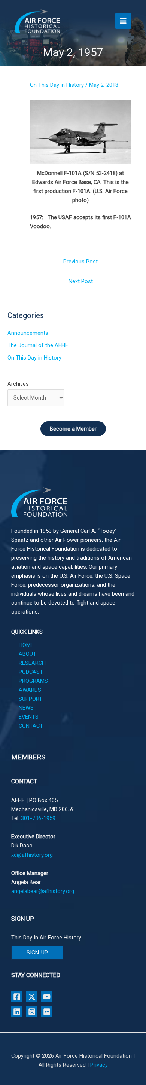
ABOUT (27, 654)
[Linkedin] (16, 1011)
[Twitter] (31, 996)
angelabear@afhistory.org (42, 891)
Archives (18, 383)
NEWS (26, 708)
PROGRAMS (33, 681)
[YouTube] (46, 996)
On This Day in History (57, 85)
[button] (37, 953)
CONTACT (31, 725)
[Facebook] (16, 996)
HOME (26, 645)
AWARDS (30, 690)
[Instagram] (31, 1011)
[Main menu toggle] (123, 21)
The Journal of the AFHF (37, 345)
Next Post (81, 281)
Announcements (27, 333)
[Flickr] (46, 1011)
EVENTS (29, 716)
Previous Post (80, 261)
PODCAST (31, 672)
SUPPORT (30, 699)
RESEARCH (32, 663)
